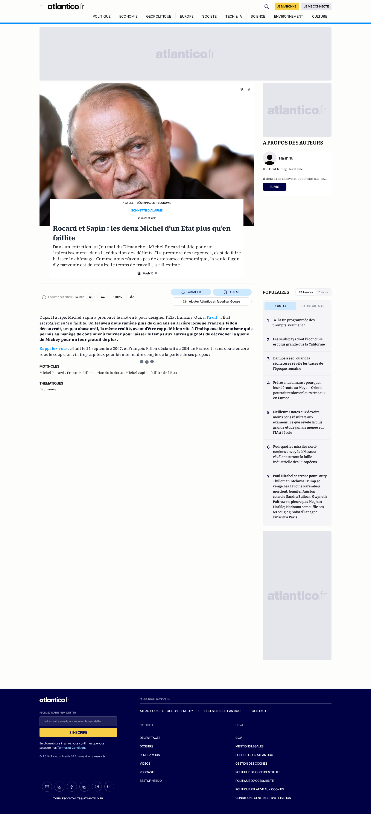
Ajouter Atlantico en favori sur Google (214, 301)
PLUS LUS (280, 306)
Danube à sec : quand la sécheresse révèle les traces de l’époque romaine (298, 363)
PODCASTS (147, 772)
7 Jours (323, 292)
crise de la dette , (111, 372)
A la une (128, 202)
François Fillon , (81, 372)
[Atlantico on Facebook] (72, 787)
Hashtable (295, 169)
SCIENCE (258, 16)
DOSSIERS (146, 746)
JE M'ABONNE (286, 6)
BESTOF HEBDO (151, 780)
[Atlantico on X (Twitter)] (59, 787)
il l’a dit (210, 317)
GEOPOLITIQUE (158, 16)
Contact (259, 711)
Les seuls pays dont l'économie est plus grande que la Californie (299, 341)
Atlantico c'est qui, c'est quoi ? (166, 711)
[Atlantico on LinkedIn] (84, 787)
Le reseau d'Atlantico (222, 711)
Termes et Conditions (71, 747)
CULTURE (319, 16)
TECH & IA (233, 16)
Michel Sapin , (138, 372)
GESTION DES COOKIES (251, 763)
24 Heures (306, 292)
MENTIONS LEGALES (249, 746)
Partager (194, 292)
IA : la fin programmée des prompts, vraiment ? (293, 322)
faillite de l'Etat (164, 372)
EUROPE (186, 16)
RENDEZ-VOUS (150, 755)
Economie (164, 202)
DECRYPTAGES (150, 737)
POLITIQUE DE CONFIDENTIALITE (258, 772)
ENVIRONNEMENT (288, 16)
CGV (239, 737)
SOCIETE (209, 16)
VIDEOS (145, 763)
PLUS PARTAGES (314, 306)
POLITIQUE (102, 16)
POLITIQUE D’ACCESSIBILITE (255, 780)
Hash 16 (148, 273)
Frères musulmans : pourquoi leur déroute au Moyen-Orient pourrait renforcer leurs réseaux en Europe (299, 390)
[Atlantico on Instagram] (97, 786)
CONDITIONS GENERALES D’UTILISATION (263, 798)
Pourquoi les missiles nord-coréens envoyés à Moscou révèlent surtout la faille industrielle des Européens (295, 454)
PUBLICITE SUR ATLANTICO (254, 755)
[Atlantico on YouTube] (109, 786)
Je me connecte (316, 6)
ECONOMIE (128, 16)
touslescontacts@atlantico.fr (78, 798)
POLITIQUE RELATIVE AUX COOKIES (260, 789)
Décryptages (146, 202)
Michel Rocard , (53, 372)
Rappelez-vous (54, 348)
